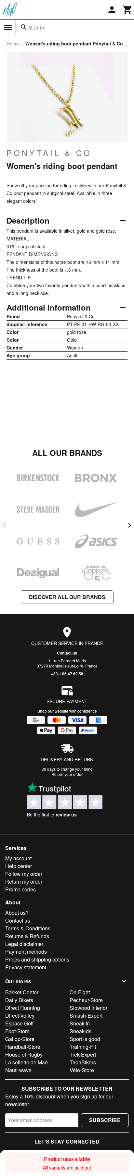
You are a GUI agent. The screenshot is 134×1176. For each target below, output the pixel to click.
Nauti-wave (18, 1070)
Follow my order (23, 873)
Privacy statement (25, 967)
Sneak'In (80, 1023)
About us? (17, 912)
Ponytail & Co (49, 153)
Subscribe (105, 1120)
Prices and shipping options (37, 959)
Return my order (23, 881)
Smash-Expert (86, 1015)
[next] (129, 525)
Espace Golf (19, 1023)
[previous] (4, 525)
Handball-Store (22, 1046)
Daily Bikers (19, 1000)
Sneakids (80, 1031)
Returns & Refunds (27, 936)
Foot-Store (17, 1031)
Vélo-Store (82, 1070)
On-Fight (80, 992)
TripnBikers (83, 1062)
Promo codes (20, 889)
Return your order (67, 774)
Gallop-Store (19, 1039)
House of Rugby (24, 1054)
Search (37, 27)
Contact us (67, 652)
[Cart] (127, 10)
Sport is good (85, 1039)
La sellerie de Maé (26, 1062)
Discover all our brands (67, 597)
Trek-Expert (83, 1054)
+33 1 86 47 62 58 (67, 674)
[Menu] (8, 27)
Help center (18, 866)
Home (13, 43)
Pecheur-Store (86, 1000)
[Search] (24, 27)
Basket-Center (21, 992)
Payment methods (26, 951)
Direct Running (22, 1007)
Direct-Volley (19, 1015)
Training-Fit (83, 1046)
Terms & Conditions (27, 928)
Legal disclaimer (24, 944)
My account (18, 858)
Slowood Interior (88, 1007)
